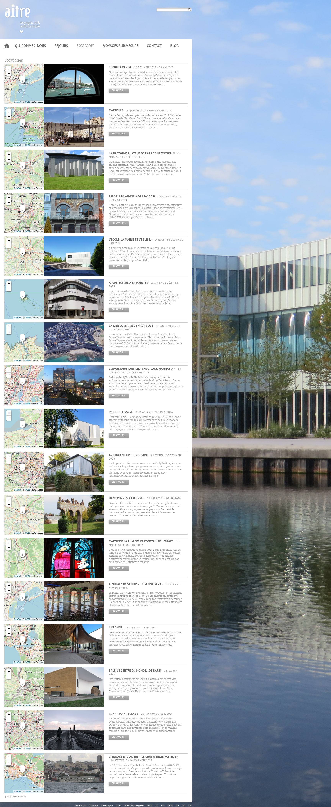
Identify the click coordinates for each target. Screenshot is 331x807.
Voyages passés (16, 797)
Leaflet (17, 102)
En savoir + (119, 90)
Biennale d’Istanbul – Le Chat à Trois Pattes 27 (143, 757)
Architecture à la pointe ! (128, 283)
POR (170, 805)
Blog (174, 46)
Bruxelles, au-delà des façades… (133, 196)
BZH (150, 805)
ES (177, 805)
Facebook (80, 805)
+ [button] (9, 68)
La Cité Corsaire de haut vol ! (131, 326)
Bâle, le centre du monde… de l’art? (135, 670)
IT (157, 805)
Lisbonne (115, 627)
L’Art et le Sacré (121, 412)
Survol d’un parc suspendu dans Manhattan (142, 369)
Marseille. (116, 110)
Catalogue (107, 805)
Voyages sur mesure (120, 46)
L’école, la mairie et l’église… (130, 239)
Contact (154, 46)
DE (183, 805)
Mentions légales (134, 805)
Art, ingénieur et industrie (128, 455)
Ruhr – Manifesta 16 (123, 714)
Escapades (85, 46)
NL (163, 805)
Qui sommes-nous (30, 46)
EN (190, 805)
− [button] (9, 73)
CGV (118, 805)
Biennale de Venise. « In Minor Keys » (136, 584)
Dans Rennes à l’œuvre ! (126, 498)
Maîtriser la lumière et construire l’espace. (141, 541)
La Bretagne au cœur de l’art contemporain (142, 153)
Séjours (61, 46)
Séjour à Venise (120, 67)
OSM (27, 102)
